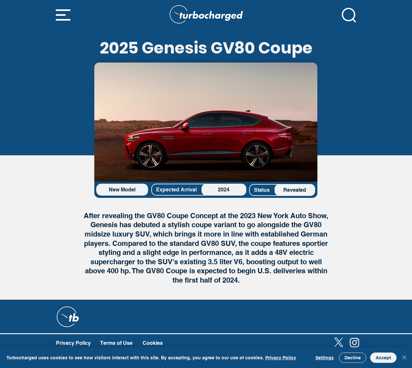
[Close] (404, 358)
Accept (383, 357)
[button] (63, 15)
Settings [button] (324, 357)
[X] (338, 342)
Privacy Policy (280, 357)
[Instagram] (354, 342)
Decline (352, 357)
